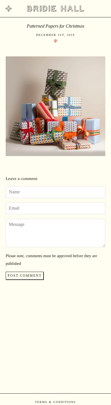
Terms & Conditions (55, 402)
